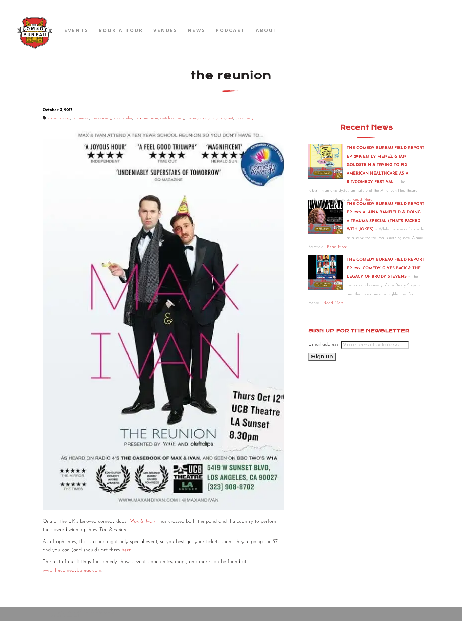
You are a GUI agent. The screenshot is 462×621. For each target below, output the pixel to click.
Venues (165, 30)
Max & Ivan (142, 521)
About (267, 30)
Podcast (231, 30)
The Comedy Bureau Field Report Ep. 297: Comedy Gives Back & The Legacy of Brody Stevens (385, 268)
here (126, 550)
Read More (337, 247)
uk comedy (244, 118)
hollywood (80, 118)
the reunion (196, 118)
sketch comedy (172, 118)
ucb (211, 118)
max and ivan (146, 118)
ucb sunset (224, 118)
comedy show (59, 118)
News (197, 30)
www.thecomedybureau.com (72, 570)
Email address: (324, 344)
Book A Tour (121, 30)
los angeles (122, 118)
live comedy (101, 118)
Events (76, 30)
